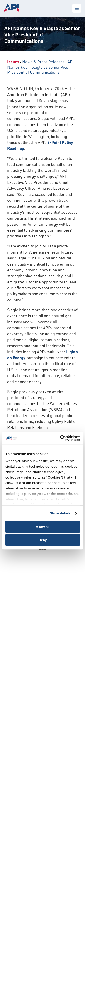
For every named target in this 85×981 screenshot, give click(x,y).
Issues (13, 61)
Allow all (42, 527)
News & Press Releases (43, 61)
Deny (43, 540)
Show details (60, 513)
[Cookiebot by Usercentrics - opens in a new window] (60, 438)
